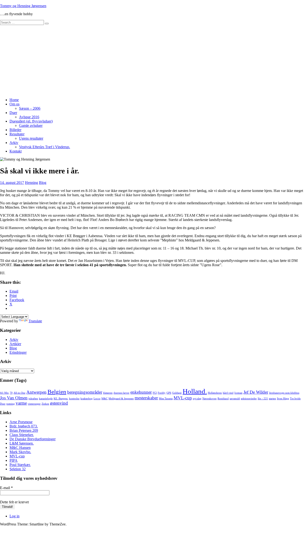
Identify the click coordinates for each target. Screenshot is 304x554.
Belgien (57, 391)
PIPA (14, 460)
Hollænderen (215, 393)
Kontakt (16, 151)
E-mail (6, 488)
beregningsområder (84, 392)
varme (21, 403)
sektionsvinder (249, 398)
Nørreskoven (209, 398)
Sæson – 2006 (29, 108)
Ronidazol (223, 398)
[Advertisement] (152, 60)
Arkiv (14, 143)
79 (11, 393)
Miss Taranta (166, 398)
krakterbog (87, 398)
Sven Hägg (283, 398)
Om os (14, 104)
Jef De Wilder (255, 392)
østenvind (59, 403)
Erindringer (18, 352)
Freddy (162, 393)
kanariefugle (46, 398)
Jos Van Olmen (14, 397)
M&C (104, 398)
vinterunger (34, 403)
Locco (97, 398)
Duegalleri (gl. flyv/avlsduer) (31, 121)
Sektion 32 (18, 469)
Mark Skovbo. (20, 452)
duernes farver (121, 393)
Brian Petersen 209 (24, 430)
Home (14, 100)
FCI (155, 393)
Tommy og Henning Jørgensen (23, 6)
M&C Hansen (20, 448)
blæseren (108, 393)
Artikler (15, 344)
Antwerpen (36, 392)
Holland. (195, 391)
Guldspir (177, 393)
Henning (31, 183)
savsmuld (235, 398)
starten (272, 398)
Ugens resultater (31, 138)
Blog (42, 183)
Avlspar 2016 (29, 117)
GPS (168, 393)
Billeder (15, 130)
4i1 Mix (4, 393)
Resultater (17, 134)
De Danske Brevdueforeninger (33, 439)
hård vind (228, 393)
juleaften (33, 398)
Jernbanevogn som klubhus (284, 393)
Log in (14, 516)
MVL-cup (183, 397)
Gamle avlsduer (31, 125)
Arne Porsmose (21, 422)
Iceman (238, 393)
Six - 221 (263, 398)
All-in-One (19, 393)
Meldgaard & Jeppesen (121, 398)
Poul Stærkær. (20, 465)
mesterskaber (146, 397)
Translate (35, 321)
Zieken (45, 403)
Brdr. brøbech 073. (24, 426)
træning (10, 403)
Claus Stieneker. (22, 435)
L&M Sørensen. (22, 443)
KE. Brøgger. (61, 398)
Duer (13, 113)
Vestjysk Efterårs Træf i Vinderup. (44, 147)
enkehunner (141, 392)
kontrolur (74, 398)
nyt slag (197, 398)
